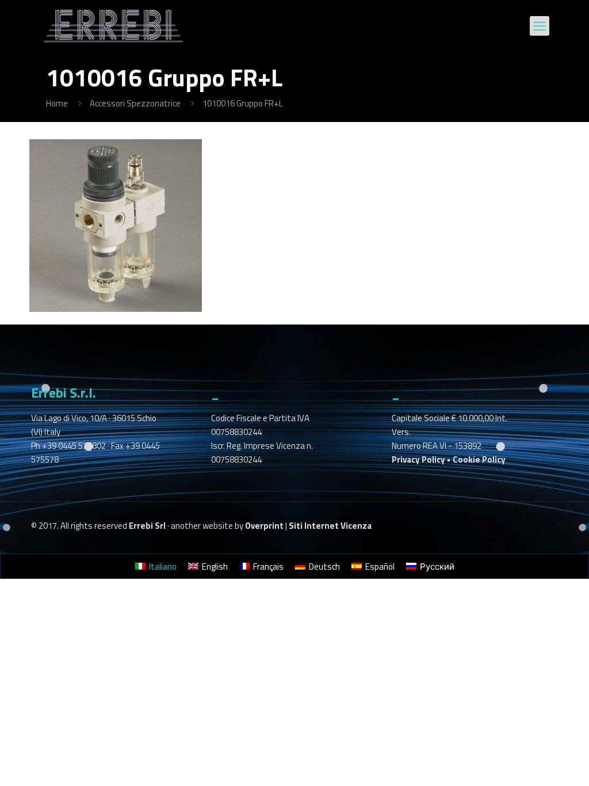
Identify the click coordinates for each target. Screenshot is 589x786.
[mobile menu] (539, 26)
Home (57, 103)
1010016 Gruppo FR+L (242, 103)
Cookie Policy (479, 459)
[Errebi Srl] (114, 26)
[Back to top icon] (534, 762)
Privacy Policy (418, 459)
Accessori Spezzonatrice (135, 103)
